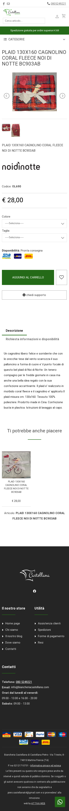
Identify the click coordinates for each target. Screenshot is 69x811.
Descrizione (14, 330)
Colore (6, 216)
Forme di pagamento (51, 636)
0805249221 (58, 3)
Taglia (5, 230)
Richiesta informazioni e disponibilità (32, 339)
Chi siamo (11, 630)
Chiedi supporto (35, 295)
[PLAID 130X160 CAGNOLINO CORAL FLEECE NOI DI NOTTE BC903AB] (34, 110)
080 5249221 (24, 682)
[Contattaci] (8, 4)
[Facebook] (4, 4)
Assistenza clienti (49, 623)
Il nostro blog (13, 636)
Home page (12, 623)
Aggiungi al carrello (28, 277)
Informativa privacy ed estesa (45, 765)
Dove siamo (12, 642)
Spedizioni (44, 630)
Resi (40, 642)
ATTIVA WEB (38, 803)
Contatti (10, 649)
